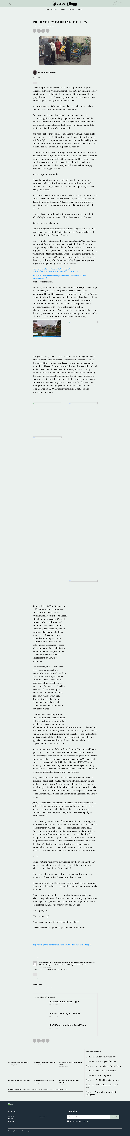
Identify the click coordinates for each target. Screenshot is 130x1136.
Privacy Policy (85, 1121)
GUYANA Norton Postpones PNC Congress (101, 1093)
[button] (10, 4)
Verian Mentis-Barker (48, 72)
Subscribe (115, 1117)
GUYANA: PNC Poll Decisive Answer (69, 1081)
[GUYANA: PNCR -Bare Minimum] (20, 1073)
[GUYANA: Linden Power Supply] (41, 1005)
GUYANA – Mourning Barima (44, 1080)
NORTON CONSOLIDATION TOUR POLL (102, 1086)
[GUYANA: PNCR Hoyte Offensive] (41, 1017)
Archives (35, 26)
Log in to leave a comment (42, 979)
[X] (39, 31)
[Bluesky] (48, 1122)
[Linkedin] (44, 1122)
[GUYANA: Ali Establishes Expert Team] (41, 1028)
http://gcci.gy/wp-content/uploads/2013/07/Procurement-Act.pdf (62, 944)
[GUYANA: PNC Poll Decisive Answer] (71, 1073)
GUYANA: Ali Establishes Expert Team (67, 1025)
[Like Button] (35, 83)
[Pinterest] (43, 31)
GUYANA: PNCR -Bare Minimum (19, 1080)
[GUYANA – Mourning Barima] (45, 1073)
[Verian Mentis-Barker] (35, 72)
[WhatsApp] (47, 31)
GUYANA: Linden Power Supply (64, 1001)
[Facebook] (34, 31)
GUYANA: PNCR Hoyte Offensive (64, 1013)
